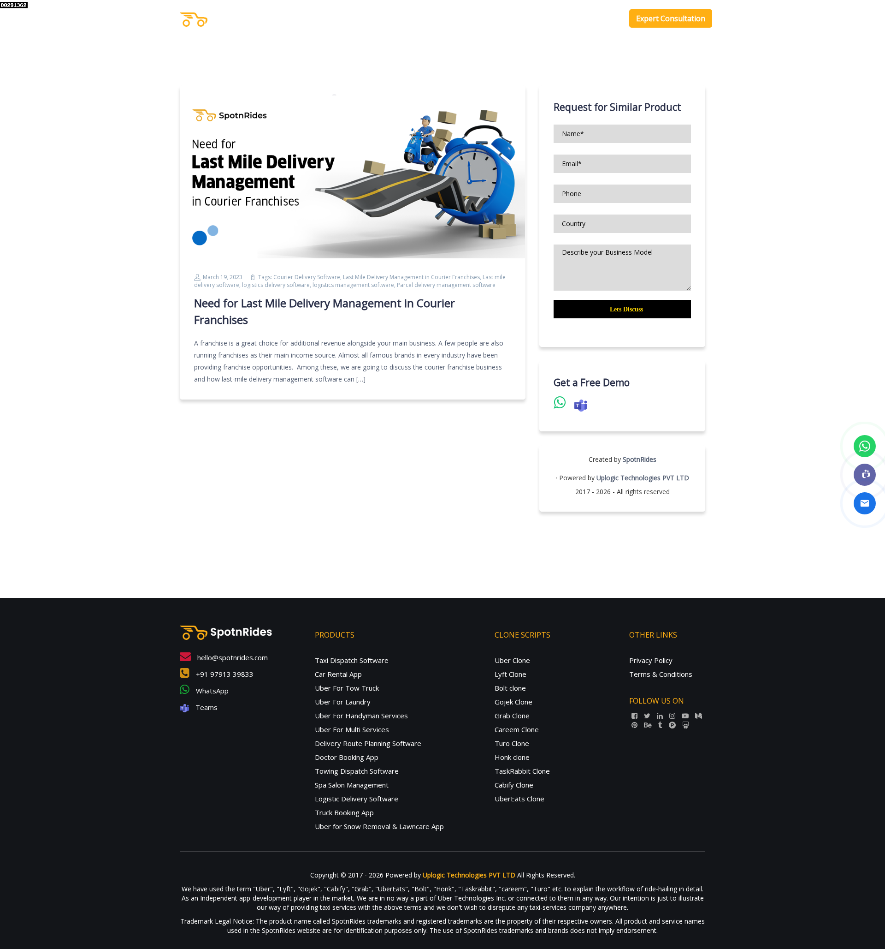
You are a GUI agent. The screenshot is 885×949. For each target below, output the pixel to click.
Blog (607, 18)
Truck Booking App (344, 812)
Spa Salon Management (352, 784)
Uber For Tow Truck (347, 687)
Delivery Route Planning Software (368, 743)
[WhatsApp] (865, 446)
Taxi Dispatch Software (352, 660)
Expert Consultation (670, 18)
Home (468, 18)
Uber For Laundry (343, 701)
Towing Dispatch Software (357, 771)
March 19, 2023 (222, 277)
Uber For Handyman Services (361, 715)
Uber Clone (512, 660)
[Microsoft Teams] (865, 475)
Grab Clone (512, 715)
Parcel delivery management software (446, 285)
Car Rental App (338, 674)
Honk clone (512, 757)
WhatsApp (211, 690)
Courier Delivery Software (306, 277)
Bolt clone (510, 687)
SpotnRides (639, 459)
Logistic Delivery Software (356, 798)
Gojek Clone (513, 701)
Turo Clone (512, 743)
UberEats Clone (519, 798)
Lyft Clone (510, 674)
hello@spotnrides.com (231, 657)
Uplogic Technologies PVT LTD (642, 477)
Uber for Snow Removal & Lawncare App (379, 826)
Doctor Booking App (346, 757)
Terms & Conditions (660, 674)
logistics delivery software (276, 285)
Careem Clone (517, 729)
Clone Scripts (559, 18)
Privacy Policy (651, 660)
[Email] (865, 503)
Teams (206, 707)
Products (503, 18)
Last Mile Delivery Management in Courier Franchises (411, 277)
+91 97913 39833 (224, 674)
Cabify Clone (514, 784)
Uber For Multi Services (352, 729)
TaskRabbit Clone (522, 771)
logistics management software (353, 285)
